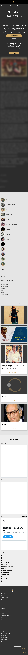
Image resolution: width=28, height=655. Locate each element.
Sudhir (7, 219)
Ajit (7, 209)
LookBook (4, 581)
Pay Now (14, 53)
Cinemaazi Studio (4, 626)
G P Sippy (4, 424)
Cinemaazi (4, 555)
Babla (2, 282)
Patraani (4, 396)
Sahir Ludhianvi (4, 294)
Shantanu (8, 229)
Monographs (3, 631)
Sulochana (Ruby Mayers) (12, 224)
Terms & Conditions (5, 599)
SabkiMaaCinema (5, 564)
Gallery (2, 601)
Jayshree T (8, 249)
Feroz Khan (9, 254)
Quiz (2, 606)
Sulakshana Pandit (10, 204)
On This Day (3, 635)
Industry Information (5, 623)
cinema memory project (14, 372)
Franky (5, 282)
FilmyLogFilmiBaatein (6, 576)
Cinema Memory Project (6, 615)
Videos (2, 613)
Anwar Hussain (9, 214)
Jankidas (8, 234)
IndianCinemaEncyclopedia (7, 566)
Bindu (7, 259)
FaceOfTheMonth (5, 558)
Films (2, 619)
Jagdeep (8, 263)
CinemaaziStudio (5, 574)
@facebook (3, 479)
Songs (2, 621)
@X (2, 516)
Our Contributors (4, 637)
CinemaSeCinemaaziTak (7, 557)
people (14, 428)
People (2, 617)
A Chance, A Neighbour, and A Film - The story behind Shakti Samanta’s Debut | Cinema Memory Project (13, 367)
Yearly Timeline (4, 629)
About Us (3, 593)
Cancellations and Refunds (6, 641)
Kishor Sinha (9, 244)
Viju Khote (8, 239)
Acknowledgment (4, 597)
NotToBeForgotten (6, 560)
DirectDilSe (4, 568)
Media (2, 604)
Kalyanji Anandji (4, 286)
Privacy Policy (4, 639)
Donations (3, 595)
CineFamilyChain (5, 578)
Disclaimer (3, 608)
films (2, 6)
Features (2, 611)
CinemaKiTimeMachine (7, 570)
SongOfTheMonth (6, 572)
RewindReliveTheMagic (7, 562)
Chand (14, 19)
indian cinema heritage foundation (18, 6)
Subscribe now (14, 35)
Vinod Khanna (9, 199)
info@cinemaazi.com (17, 646)
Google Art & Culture (5, 633)
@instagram (3, 443)
